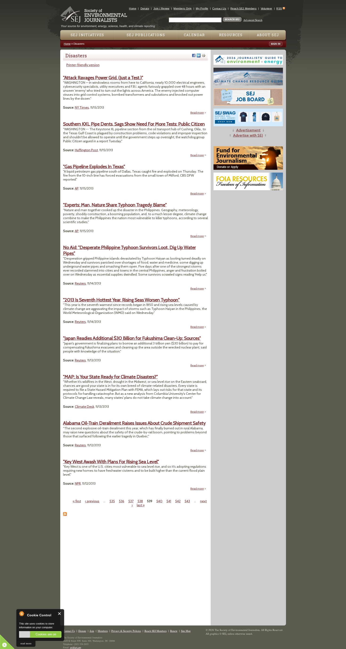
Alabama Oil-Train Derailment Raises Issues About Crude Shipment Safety (134, 423)
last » (141, 505)
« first (77, 501)
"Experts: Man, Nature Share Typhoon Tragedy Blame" (115, 205)
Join (92, 631)
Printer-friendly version (83, 65)
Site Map (186, 631)
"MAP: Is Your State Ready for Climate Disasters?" (110, 377)
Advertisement (248, 130)
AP (76, 188)
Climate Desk (84, 406)
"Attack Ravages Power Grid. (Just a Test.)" (103, 77)
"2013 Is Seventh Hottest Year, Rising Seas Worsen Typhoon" (121, 300)
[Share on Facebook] (194, 55)
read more (26, 643)
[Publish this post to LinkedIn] (199, 55)
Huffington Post (86, 150)
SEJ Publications (146, 35)
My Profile (202, 8)
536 (121, 501)
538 (140, 501)
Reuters (80, 283)
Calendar (194, 35)
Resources (231, 35)
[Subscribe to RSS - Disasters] (65, 515)
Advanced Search (252, 20)
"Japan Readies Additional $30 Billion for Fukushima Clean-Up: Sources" (132, 338)
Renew (173, 631)
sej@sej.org (75, 647)
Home (132, 8)
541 (168, 501)
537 (130, 501)
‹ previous (92, 501)
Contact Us (219, 8)
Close (59, 613)
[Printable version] (203, 55)
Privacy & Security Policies (126, 631)
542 (178, 501)
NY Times (82, 107)
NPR (78, 483)
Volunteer (266, 8)
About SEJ (268, 35)
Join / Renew (161, 8)
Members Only (182, 8)
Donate (145, 8)
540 (159, 501)
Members (103, 631)
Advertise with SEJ (248, 135)
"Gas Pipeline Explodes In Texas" (94, 166)
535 (112, 501)
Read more (198, 112)
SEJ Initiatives (87, 35)
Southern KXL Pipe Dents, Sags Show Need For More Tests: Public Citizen (134, 124)
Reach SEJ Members (243, 8)
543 (187, 501)
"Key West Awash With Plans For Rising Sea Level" (111, 461)
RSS (279, 8)
